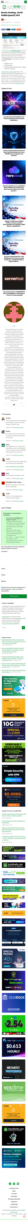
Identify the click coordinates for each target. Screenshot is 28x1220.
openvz (18, 25)
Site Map (14, 1216)
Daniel (8, 431)
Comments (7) (17, 22)
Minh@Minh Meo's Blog (13, 482)
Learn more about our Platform (10, 623)
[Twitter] (14, 1184)
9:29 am (18, 501)
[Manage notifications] (24, 1216)
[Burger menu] (2, 2)
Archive (3, 1214)
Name (3, 575)
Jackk (8, 459)
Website (3, 581)
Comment (4, 551)
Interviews (14, 1196)
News (14, 1191)
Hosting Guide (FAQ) (14, 1199)
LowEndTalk (5, 616)
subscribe (15, 589)
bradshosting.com (6, 25)
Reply (22, 427)
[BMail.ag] (14, 752)
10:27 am (18, 455)
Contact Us (10, 1214)
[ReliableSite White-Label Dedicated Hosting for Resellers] (14, 708)
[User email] (14, 405)
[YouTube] (18, 1184)
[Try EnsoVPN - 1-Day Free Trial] (14, 774)
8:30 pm (18, 427)
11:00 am (18, 469)
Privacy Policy (18, 1214)
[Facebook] (10, 1184)
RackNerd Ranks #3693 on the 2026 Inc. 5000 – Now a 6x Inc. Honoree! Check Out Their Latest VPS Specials (13, 641)
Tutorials (14, 1193)
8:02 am (18, 440)
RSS (25, 1214)
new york (13, 25)
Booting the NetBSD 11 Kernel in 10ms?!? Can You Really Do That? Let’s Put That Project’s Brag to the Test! (13, 649)
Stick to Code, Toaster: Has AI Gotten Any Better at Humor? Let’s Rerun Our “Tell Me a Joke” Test (14, 665)
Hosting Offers (14, 1188)
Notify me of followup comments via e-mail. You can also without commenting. (13, 589)
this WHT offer (7, 50)
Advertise (14, 1201)
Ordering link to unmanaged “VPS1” (10, 71)
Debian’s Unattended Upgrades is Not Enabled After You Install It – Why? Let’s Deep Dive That (13, 658)
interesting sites (20, 83)
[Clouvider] (14, 730)
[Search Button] (25, 2)
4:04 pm (18, 478)
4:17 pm (17, 489)
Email (3, 568)
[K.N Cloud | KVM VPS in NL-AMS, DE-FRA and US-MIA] (14, 797)
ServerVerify (18, 618)
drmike (8, 418)
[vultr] (14, 686)
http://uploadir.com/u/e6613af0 (15, 466)
